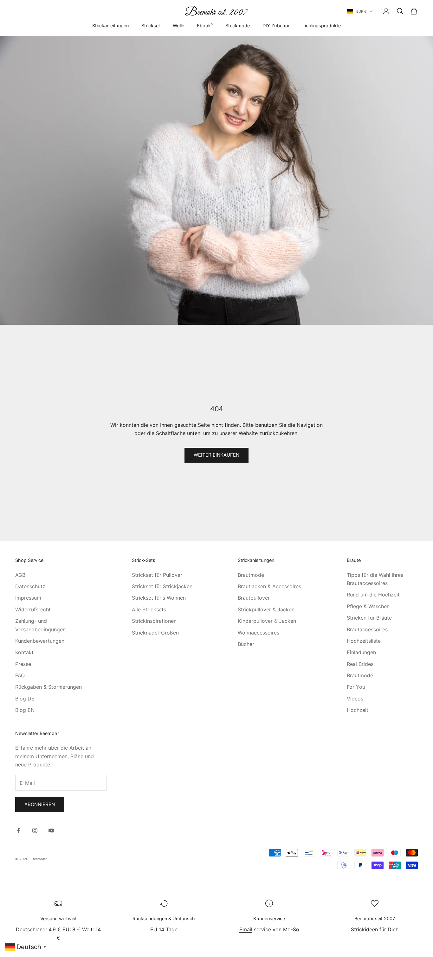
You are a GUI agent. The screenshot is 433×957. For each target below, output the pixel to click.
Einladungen (361, 652)
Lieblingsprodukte (321, 25)
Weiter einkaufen (216, 455)
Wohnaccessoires (258, 632)
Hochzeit (357, 710)
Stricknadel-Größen (155, 632)
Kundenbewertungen (39, 641)
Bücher (246, 644)
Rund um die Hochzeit (373, 594)
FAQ (20, 675)
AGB (20, 575)
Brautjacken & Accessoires (269, 586)
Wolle (178, 25)
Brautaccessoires (367, 629)
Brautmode (251, 575)
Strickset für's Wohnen (159, 598)
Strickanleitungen (110, 25)
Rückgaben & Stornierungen (48, 687)
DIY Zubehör (276, 25)
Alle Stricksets (149, 609)
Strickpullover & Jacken (266, 609)
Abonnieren (39, 804)
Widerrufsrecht (33, 609)
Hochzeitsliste (364, 641)
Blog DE (25, 698)
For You (356, 687)
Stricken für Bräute (369, 618)
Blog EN (25, 710)
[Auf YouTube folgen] (51, 830)
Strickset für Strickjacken (162, 586)
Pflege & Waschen (368, 606)
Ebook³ (205, 25)
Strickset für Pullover (157, 575)
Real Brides (360, 664)
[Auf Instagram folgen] (35, 830)
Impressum (28, 598)
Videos (355, 698)
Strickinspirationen (154, 621)
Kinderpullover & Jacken (267, 621)
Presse (23, 664)
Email (245, 929)
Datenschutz (30, 586)
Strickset (150, 25)
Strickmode (237, 25)
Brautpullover (254, 598)
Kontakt (24, 652)
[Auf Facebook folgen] (18, 830)
